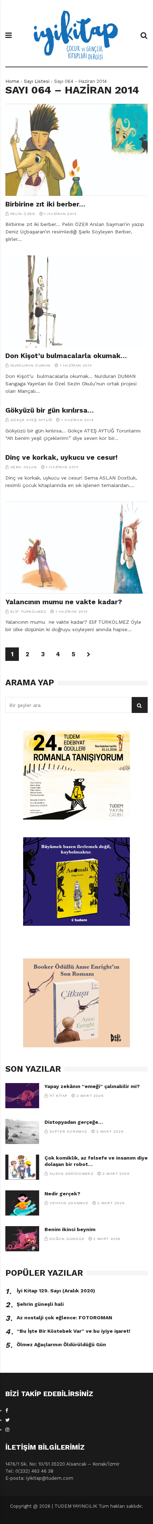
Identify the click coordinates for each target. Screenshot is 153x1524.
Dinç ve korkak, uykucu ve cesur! (61, 457)
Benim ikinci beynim (69, 1229)
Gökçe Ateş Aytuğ (31, 420)
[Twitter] (7, 1420)
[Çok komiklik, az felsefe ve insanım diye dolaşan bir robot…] (22, 1167)
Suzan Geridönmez (71, 1173)
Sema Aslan (23, 467)
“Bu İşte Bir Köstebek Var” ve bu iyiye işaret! (73, 1331)
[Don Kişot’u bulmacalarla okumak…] (76, 301)
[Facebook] (6, 1410)
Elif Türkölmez (28, 611)
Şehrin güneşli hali (40, 1304)
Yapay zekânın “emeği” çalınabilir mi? (92, 1086)
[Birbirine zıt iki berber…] (76, 150)
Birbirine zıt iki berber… (45, 204)
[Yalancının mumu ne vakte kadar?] (76, 548)
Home (12, 81)
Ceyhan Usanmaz (68, 1203)
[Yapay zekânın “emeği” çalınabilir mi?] (22, 1095)
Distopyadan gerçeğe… (73, 1122)
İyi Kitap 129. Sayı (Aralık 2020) (56, 1290)
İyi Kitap (58, 1095)
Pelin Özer (22, 213)
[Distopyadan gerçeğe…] (22, 1131)
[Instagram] (7, 1429)
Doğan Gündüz (66, 1238)
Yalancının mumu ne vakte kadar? (63, 602)
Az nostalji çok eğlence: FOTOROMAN (64, 1317)
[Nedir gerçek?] (22, 1203)
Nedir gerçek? (62, 1193)
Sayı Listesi (36, 81)
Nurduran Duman (30, 365)
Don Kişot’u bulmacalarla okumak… (66, 356)
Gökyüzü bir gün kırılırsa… (49, 410)
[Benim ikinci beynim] (22, 1238)
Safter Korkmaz (68, 1131)
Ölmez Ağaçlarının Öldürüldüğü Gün (61, 1344)
